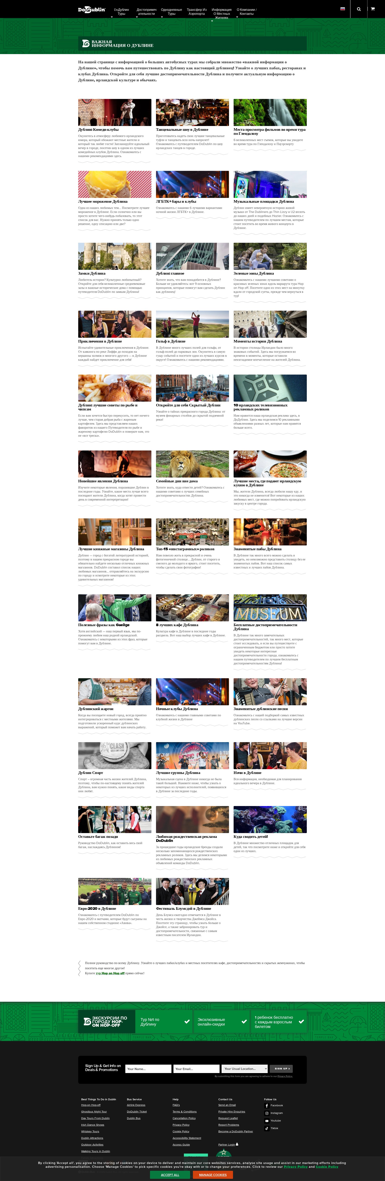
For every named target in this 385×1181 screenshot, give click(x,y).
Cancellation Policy (184, 1118)
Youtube (276, 1120)
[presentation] (114, 131)
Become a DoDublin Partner (235, 1131)
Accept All (170, 1175)
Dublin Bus (134, 1118)
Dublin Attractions (92, 1138)
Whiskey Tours (90, 1131)
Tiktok (274, 1128)
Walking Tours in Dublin (95, 1151)
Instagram (277, 1113)
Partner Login (226, 1144)
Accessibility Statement (187, 1138)
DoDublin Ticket (137, 1111)
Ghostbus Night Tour (94, 1111)
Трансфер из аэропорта (197, 11)
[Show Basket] (376, 9)
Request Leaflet (228, 1118)
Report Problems (228, 1125)
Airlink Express (136, 1105)
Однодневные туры (172, 11)
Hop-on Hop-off (90, 1105)
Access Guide (181, 1144)
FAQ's (176, 1105)
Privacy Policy (181, 1125)
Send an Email (227, 1105)
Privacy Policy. (285, 1076)
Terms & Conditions (185, 1111)
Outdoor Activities (92, 1144)
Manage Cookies (213, 1175)
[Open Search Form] (359, 9)
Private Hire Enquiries (231, 1111)
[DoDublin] (92, 3)
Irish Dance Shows (92, 1125)
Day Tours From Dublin (95, 1118)
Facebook (277, 1105)
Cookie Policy (181, 1131)
